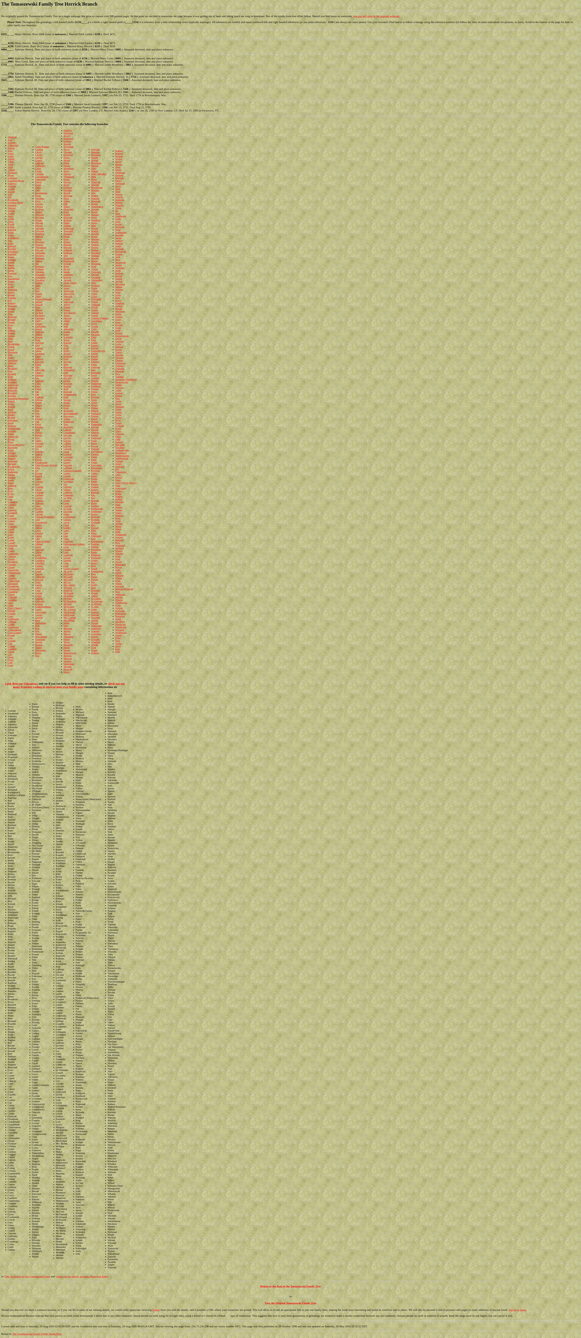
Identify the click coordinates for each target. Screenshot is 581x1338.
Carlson (11, 521)
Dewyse (39, 250)
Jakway (67, 285)
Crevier (38, 155)
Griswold (39, 601)
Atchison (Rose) (15, 202)
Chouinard (13, 583)
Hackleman (40, 623)
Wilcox (118, 567)
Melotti (94, 160)
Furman (39, 473)
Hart (37, 655)
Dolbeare (39, 269)
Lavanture (68, 481)
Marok (67, 639)
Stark (117, 257)
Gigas (38, 530)
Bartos (11, 270)
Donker (38, 283)
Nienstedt (95, 277)
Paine (93, 337)
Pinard (94, 419)
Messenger (96, 163)
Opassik (95, 313)
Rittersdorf (96, 536)
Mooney (95, 209)
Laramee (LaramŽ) (73, 470)
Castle (11, 548)
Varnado (119, 461)
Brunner (12, 458)
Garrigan (39, 503)
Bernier (11, 322)
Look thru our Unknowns (21, 683)
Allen (10, 164)
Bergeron (12, 317)
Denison (39, 236)
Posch (94, 443)
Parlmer (94, 348)
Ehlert (38, 356)
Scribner (95, 653)
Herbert (67, 174)
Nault (93, 266)
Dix (37, 264)
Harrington (40, 650)
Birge (10, 338)
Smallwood (120, 216)
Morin (94, 217)
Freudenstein (41, 462)
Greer (38, 590)
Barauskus (13, 251)
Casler (11, 537)
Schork (94, 636)
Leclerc (67, 489)
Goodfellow (41, 557)
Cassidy (11, 543)
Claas (10, 602)
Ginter (38, 547)
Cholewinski (14, 581)
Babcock (12, 229)
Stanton (118, 254)
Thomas (119, 360)
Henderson (69, 168)
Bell (10, 300)
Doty (37, 291)
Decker (38, 212)
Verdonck (119, 466)
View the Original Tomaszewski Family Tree (290, 1303)
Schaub (94, 623)
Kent (66, 359)
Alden (11, 156)
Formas (38, 432)
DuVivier (39, 342)
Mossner (95, 239)
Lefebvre (68, 492)
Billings (11, 330)
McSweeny (69, 606)
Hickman (68, 195)
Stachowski (120, 251)
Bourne (11, 401)
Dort (37, 288)
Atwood (12, 208)
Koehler (67, 386)
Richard (95, 528)
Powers (94, 446)
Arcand (11, 191)
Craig (10, 665)
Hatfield (67, 141)
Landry (67, 462)
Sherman (119, 178)
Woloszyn (120, 616)
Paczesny (95, 334)
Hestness (68, 187)
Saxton (94, 620)
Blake (10, 357)
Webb (118, 521)
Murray (94, 261)
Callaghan (12, 502)
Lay (65, 484)
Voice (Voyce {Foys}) (125, 483)
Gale (37, 484)
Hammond (40, 639)
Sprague (119, 243)
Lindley (67, 528)
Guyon (38, 615)
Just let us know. (518, 1309)
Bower (11, 404)
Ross (93, 574)
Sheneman (120, 172)
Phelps (94, 405)
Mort (93, 225)
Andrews (12, 183)
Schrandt (95, 639)
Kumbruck (69, 421)
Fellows (39, 400)
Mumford (95, 253)
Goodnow (40, 560)
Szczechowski (122, 336)
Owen (94, 323)
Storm (118, 295)
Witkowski (120, 594)
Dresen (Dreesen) (43, 299)
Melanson (95, 155)
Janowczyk (69, 293)
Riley (93, 530)
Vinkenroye (120, 472)
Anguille (12, 186)
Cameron (12, 510)
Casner (11, 540)
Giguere (39, 533)
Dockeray (39, 266)
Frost (37, 468)
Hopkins (68, 234)
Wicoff (118, 562)
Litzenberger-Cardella (74, 544)
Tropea (118, 412)
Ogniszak (95, 304)
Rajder (94, 479)
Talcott (118, 338)
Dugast (38, 323)
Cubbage (39, 163)
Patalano (95, 362)
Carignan (12, 518)
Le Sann (68, 508)
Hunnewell (69, 261)
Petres (94, 400)
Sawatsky (95, 617)
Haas (37, 620)
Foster (38, 440)
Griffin (38, 596)
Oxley (94, 329)
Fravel (38, 457)
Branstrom (13, 420)
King (66, 364)
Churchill (12, 597)
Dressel (38, 302)
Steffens (119, 273)
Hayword (68, 155)
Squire (118, 246)
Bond (10, 376)
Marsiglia (68, 645)
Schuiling (95, 642)
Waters (118, 513)
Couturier (12, 649)
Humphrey (69, 258)
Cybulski (39, 174)
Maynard (95, 149)
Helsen (67, 166)
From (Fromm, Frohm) (46, 465)
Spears (118, 238)
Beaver (11, 292)
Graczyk (39, 579)
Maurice (67, 661)
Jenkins (67, 307)
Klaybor (67, 378)
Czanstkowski (42, 176)
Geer (37, 519)
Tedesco (119, 347)
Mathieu (67, 655)
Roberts (94, 547)
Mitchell (95, 185)
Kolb (66, 389)
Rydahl (94, 593)
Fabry (38, 386)
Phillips (94, 408)
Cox (10, 654)
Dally (37, 190)
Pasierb (94, 356)
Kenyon (67, 362)
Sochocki (119, 227)
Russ (93, 587)
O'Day (94, 296)
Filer (37, 411)
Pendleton (96, 386)
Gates (38, 506)
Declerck (39, 215)
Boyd (10, 409)
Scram (94, 650)
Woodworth (120, 627)
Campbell (12, 513)
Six (116, 210)
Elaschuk (39, 362)
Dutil (37, 340)
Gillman (39, 544)
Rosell (94, 568)
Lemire (67, 500)
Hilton (67, 206)
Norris (94, 288)
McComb (68, 577)
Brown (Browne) (16, 445)
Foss (37, 438)
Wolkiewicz (120, 613)
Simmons (119, 200)
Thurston (119, 371)
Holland (67, 220)
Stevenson (120, 284)
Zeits (117, 651)
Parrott (94, 353)
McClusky (69, 574)
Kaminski (68, 337)
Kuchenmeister (71, 413)
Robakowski (97, 541)
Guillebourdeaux (43, 606)
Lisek (66, 538)
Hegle (66, 163)
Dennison (39, 242)
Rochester (96, 557)
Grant (38, 582)
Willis (118, 581)
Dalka (38, 187)
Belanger (12, 298)
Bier (10, 327)
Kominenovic (70, 394)
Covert (11, 651)
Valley (118, 436)
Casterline (12, 545)
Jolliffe (67, 321)
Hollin (67, 223)
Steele (118, 270)
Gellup (38, 525)
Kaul (66, 345)
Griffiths (39, 598)
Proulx (94, 462)
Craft (10, 662)
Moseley (95, 234)
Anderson (12, 178)
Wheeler (119, 553)
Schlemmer (96, 626)
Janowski (68, 296)
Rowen (94, 579)
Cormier (12, 641)
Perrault (94, 389)
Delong (38, 225)
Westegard (120, 545)
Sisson (118, 208)
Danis (38, 195)
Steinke (118, 278)
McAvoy (68, 571)
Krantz (67, 405)
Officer (94, 302)
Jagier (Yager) (70, 283)
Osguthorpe (96, 321)
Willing (118, 578)
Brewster (12, 431)
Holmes (67, 225)
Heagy (67, 157)
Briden (11, 434)
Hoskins (67, 244)
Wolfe (118, 605)
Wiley (118, 570)
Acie (10, 140)
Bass (10, 276)
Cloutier (11, 613)
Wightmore (120, 564)
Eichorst (39, 359)
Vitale (118, 480)
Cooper (11, 635)
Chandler (12, 564)
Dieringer (39, 258)
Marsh (67, 642)
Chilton (11, 575)
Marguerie (68, 636)
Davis (38, 201)
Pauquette (95, 372)
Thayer (118, 352)
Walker (118, 491)
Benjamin (12, 306)
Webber (119, 523)
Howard (67, 247)
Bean (10, 284)
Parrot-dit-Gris (98, 351)
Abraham (12, 137)
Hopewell (68, 231)
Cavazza (12, 556)
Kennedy (68, 356)
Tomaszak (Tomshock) (126, 379)
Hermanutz (69, 176)
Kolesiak (68, 391)
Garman (39, 500)
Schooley (95, 631)
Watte (118, 518)
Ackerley (12, 142)
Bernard (11, 319)
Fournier (39, 443)
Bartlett (11, 268)
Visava (118, 477)
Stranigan (119, 303)
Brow (10, 442)
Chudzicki (13, 592)
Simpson (119, 205)
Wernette (119, 540)
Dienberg (39, 255)
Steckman (120, 268)
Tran (117, 398)
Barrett (11, 262)
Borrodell (12, 393)
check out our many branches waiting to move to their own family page (69, 685)
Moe (93, 193)
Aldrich (11, 159)
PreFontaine (97, 451)
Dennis (38, 239)
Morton (94, 231)
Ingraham (68, 274)
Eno (37, 378)
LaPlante (68, 468)
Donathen (39, 280)
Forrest (38, 435)
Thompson (120, 363)
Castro (11, 551)
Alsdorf (11, 170)
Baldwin (12, 246)
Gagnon (39, 481)
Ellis (37, 367)
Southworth (120, 232)
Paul (93, 370)
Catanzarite (13, 553)
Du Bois (39, 313)
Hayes (67, 149)
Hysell (67, 269)
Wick (117, 559)
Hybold (67, 264)
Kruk (66, 408)
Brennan (12, 425)
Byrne (11, 494)
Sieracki (119, 197)
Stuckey (119, 317)
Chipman (12, 578)
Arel (10, 194)
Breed (10, 423)
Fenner (38, 405)
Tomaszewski (121, 382)
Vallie (118, 439)
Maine (67, 623)
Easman (39, 348)
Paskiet (94, 359)
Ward (117, 504)
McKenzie (69, 593)
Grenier (38, 593)
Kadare (67, 332)
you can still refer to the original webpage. (376, 16)
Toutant (118, 393)
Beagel (11, 281)
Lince (66, 525)
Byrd (10, 491)
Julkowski (68, 329)
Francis (38, 454)
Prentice (95, 454)
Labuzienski (69, 432)
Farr (37, 391)
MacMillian (69, 620)
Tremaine (119, 406)
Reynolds (95, 522)
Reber (94, 503)
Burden (11, 474)
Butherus (12, 485)
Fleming (39, 427)
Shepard (119, 175)
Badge (11, 232)
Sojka (118, 229)
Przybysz (95, 470)
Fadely (38, 389)
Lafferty (67, 443)
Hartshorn (68, 133)
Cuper (38, 168)
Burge (11, 480)
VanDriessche (121, 458)
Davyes (38, 204)
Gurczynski (40, 612)
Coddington (13, 619)
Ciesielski (12, 600)
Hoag (66, 212)
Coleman (12, 621)
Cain (10, 499)
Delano (38, 220)
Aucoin (11, 210)
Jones (66, 323)
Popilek (94, 435)
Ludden (67, 560)
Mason (67, 650)
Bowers (11, 406)
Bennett (11, 308)
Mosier (94, 236)
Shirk (117, 189)
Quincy (94, 473)
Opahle (94, 310)
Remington (96, 511)
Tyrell (118, 428)
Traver (118, 401)
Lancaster (68, 457)
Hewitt (67, 193)
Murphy (95, 258)
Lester (66, 514)
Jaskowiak (69, 302)
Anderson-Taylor (16, 180)
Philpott (94, 411)
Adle (10, 151)
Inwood (67, 277)
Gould (38, 571)
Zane (117, 649)
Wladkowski (121, 602)
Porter (94, 440)
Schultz (94, 645)
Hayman (68, 152)
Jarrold (67, 299)
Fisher (38, 424)
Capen (11, 515)
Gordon (39, 566)
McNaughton (70, 601)
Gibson (38, 528)
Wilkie (118, 572)
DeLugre (39, 228)
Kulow (67, 419)
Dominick (40, 274)
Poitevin (95, 432)
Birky (10, 341)
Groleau (39, 604)
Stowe (118, 300)
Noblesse (95, 285)
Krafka (67, 402)
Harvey (67, 136)
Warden (119, 507)
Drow (38, 307)
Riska (94, 533)
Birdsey (11, 336)
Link (66, 536)
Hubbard (68, 250)
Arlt (9, 197)
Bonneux (12, 379)
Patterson (95, 367)
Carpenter (12, 526)
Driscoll (39, 304)
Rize (93, 538)
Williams (119, 575)
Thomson (119, 368)
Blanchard (13, 360)
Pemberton (96, 383)
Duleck (38, 329)
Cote (10, 643)
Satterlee (95, 615)
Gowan (38, 574)
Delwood (39, 231)
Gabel (38, 479)
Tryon (118, 420)
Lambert (68, 454)
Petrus (94, 402)
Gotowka (39, 568)
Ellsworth (39, 370)
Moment (95, 198)
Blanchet (12, 363)
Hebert (67, 160)
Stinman (119, 289)
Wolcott (119, 608)
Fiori (37, 416)
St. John (95, 606)
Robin (94, 552)
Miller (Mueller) (98, 174)
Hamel (38, 634)
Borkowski (13, 385)
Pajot (93, 340)
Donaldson (40, 277)
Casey (11, 534)
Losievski (68, 555)
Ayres (10, 221)
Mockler (95, 190)
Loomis (67, 549)
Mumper (95, 255)
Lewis (66, 522)
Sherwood (120, 183)
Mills (93, 176)
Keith (66, 348)
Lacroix (67, 438)
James (66, 288)
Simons (118, 202)
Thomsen (119, 366)
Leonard (68, 506)
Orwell (94, 315)
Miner (94, 179)
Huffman (68, 253)
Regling (95, 506)
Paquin (94, 345)
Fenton (38, 408)
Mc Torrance (70, 609)
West (117, 543)
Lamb (66, 451)
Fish (37, 421)
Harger (38, 647)
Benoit (11, 311)
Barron (11, 265)
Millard (94, 171)
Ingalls (67, 272)
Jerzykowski (69, 313)
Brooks (11, 439)
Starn (117, 259)
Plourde (94, 430)
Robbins (95, 544)
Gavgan (39, 514)
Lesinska (68, 511)
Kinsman (68, 367)
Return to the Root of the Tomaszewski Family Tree (290, 1286)
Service (118, 159)
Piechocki (95, 413)
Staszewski (120, 262)
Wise (117, 592)
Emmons (39, 375)
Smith (118, 219)
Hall (37, 631)
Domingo (39, 272)
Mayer (67, 672)
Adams (11, 148)
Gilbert (38, 536)
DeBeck (39, 206)
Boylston (12, 412)
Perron (94, 391)
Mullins (94, 250)
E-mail (156, 1309)
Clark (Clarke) (14, 608)
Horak (67, 236)
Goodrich (39, 563)
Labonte (67, 430)
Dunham (39, 332)
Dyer (37, 345)
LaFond (67, 446)
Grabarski (39, 577)
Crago (11, 657)
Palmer (94, 342)
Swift (117, 330)
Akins (10, 153)
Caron (11, 523)
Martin (67, 647)
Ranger (94, 489)
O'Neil (94, 307)
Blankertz (12, 368)
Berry (10, 325)
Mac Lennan (70, 617)
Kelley (67, 351)
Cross (10, 660)
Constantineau (14, 630)
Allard (11, 161)
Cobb (10, 616)
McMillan (68, 596)
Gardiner (39, 492)
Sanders (95, 612)
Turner (118, 423)
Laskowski (69, 479)
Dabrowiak (40, 179)
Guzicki (39, 617)
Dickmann (40, 253)
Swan (118, 322)
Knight (67, 381)
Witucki (119, 600)
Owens (94, 326)
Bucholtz (12, 464)
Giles (37, 538)
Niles (93, 283)
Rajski (94, 481)
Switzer (118, 333)
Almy (10, 167)
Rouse (94, 577)
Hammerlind (41, 636)
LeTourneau (69, 517)
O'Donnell (96, 299)
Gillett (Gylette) (42, 541)
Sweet (118, 327)
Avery (11, 216)
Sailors (94, 596)
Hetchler (68, 190)
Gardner (39, 495)
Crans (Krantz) (42, 146)
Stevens (119, 281)
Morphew (95, 220)
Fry (36, 470)
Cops (10, 638)
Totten (118, 390)
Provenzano (96, 468)
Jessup (67, 315)
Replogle (95, 517)
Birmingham (14, 344)
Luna (66, 563)
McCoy (67, 582)
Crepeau (39, 149)
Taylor (118, 344)
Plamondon (96, 424)
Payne (94, 375)
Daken (38, 182)
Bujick (11, 469)
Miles (93, 168)
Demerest (39, 234)
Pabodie (95, 332)
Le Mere (68, 498)
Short (117, 191)
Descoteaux (40, 247)
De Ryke (39, 209)
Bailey (11, 235)
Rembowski (97, 508)
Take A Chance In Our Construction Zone (27, 1276)
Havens (67, 144)
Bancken (12, 249)
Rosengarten (97, 571)
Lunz (66, 566)
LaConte (68, 435)
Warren (118, 510)
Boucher (12, 396)
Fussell (38, 476)
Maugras (68, 658)
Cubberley (40, 166)
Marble (67, 631)
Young (118, 643)
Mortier (94, 228)
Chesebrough (14, 572)
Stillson (118, 287)
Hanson (39, 645)
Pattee (94, 364)
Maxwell (68, 669)
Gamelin (39, 487)
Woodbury (120, 621)
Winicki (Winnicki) (124, 589)
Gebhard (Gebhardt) (44, 517)
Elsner (38, 372)
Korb (66, 397)
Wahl (117, 485)
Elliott (38, 364)
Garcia (38, 489)
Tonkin (118, 385)
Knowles (68, 383)
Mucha (94, 247)
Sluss (117, 213)
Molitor (94, 195)
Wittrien (119, 597)
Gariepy (39, 498)
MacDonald (69, 612)
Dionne (38, 261)
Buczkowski (14, 466)
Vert (117, 469)
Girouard (39, 549)
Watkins (119, 515)
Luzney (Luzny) (71, 568)
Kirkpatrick (69, 370)
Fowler (38, 446)
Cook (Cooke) (14, 632)
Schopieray (96, 634)
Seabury (119, 151)
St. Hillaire (96, 604)
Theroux (119, 355)
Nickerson (96, 272)
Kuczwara (68, 416)
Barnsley (12, 259)
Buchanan (12, 461)
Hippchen (68, 209)
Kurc (66, 424)
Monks (94, 204)
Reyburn (95, 519)
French (38, 460)
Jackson (67, 280)
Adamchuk (13, 145)
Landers (67, 460)
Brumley (12, 453)
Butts (10, 488)
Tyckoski (119, 425)
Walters (118, 499)
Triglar (118, 409)
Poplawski (96, 438)
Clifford (11, 611)
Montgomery (97, 206)
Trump (118, 417)
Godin (38, 555)
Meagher (95, 152)
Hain (37, 626)
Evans (38, 383)
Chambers (12, 562)
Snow (118, 221)
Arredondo (13, 200)
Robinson (95, 555)
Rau (93, 495)
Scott (93, 647)
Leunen (67, 519)
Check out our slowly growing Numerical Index (82, 1276)
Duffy (38, 321)
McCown (68, 579)
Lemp (66, 503)
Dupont (38, 337)
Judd (66, 326)
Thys (117, 374)
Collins (11, 624)
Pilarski (94, 416)
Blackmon (13, 352)
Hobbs (67, 215)
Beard (10, 287)
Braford (11, 417)
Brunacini (12, 455)
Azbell (11, 224)
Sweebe (119, 325)
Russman (95, 590)
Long (66, 547)
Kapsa (67, 340)
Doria (38, 285)
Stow (117, 298)
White (118, 556)
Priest (93, 460)
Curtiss (38, 171)
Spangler (119, 235)
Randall (94, 487)
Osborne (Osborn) (99, 318)
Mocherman (97, 187)
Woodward (120, 624)
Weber (118, 526)
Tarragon (119, 341)
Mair (66, 626)
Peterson (95, 397)
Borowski (12, 390)
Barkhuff (12, 254)
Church (11, 594)
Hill (65, 204)
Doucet (38, 293)
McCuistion (69, 585)
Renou (94, 514)
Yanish (118, 635)
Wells (117, 532)
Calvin (11, 507)
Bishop (11, 347)
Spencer (119, 240)
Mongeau (95, 201)
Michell (94, 166)
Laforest (67, 449)
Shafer (118, 161)
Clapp (10, 605)
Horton (67, 242)
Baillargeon (13, 238)
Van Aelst (119, 445)
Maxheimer (69, 664)
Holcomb (68, 217)
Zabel (118, 646)
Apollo (11, 189)
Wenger (119, 537)
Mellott (94, 157)
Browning (12, 447)
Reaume (95, 500)
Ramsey (95, 484)
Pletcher (95, 427)
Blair (10, 355)
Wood (118, 619)
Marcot (67, 634)
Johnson (67, 318)
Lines (66, 530)
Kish (66, 372)
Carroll (11, 529)
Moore (94, 212)
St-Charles (96, 598)
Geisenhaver (41, 522)
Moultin (95, 242)
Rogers (94, 560)
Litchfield (68, 541)
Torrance (119, 387)
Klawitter (68, 375)
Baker (10, 243)
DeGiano (39, 217)
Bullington (13, 472)
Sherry (118, 180)
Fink (37, 413)
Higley (67, 201)
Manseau (68, 628)
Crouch (38, 160)
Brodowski (13, 436)
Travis (118, 404)
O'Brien (95, 291)
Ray (93, 498)
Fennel (38, 402)
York (117, 641)
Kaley (66, 334)
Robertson (96, 549)
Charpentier (13, 570)
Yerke (118, 638)
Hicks (66, 198)
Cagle (10, 496)
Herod (67, 179)
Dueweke (39, 318)
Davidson (39, 198)
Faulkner (39, 397)
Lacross (67, 440)
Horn (66, 239)
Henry (67, 171)
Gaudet (38, 508)
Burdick (11, 477)
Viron (118, 474)
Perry (93, 394)
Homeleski (69, 228)
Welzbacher (120, 534)
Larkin (67, 473)
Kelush (67, 353)
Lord (66, 552)
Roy (93, 582)
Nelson (94, 269)
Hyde (66, 266)
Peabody (95, 378)
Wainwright (120, 488)
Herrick (67, 182)
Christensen (13, 586)
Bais (10, 240)
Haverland (69, 146)
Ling (66, 533)
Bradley (11, 415)
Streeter (118, 308)
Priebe (94, 457)
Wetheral (119, 548)
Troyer (118, 415)
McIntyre (68, 590)
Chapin (11, 567)
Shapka (118, 164)
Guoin (38, 609)
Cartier (11, 532)
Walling (119, 496)
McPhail (68, 604)
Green (38, 587)
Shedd (118, 170)
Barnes (11, 257)
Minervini (95, 182)
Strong (118, 314)
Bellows (12, 303)
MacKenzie (69, 615)
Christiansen (14, 589)
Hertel (66, 185)
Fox (37, 449)
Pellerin (94, 381)
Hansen (38, 642)
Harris (38, 653)
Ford (37, 430)
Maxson (67, 666)
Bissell (11, 349)
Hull (66, 255)
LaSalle (67, 476)
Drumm (39, 310)
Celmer (11, 559)
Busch (11, 483)
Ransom (95, 492)
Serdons (119, 156)
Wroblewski (121, 632)
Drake (38, 296)
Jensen (67, 310)
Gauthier (39, 511)
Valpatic (119, 442)
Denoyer (39, 244)
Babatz (11, 227)
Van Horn (120, 447)
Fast (37, 394)
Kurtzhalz (68, 427)
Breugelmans (14, 428)
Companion (13, 627)
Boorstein (12, 382)
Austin (11, 213)
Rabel (94, 476)
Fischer (38, 419)
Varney (118, 464)
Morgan (95, 215)
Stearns (118, 265)
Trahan (118, 396)
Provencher (96, 465)
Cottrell (11, 646)
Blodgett (12, 374)
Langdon (68, 465)
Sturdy (118, 319)
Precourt (95, 449)
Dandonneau (41, 193)
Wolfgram (120, 611)
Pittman (94, 421)
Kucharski (68, 411)
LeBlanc (68, 487)
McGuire (68, 587)
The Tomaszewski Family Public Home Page (37, 1333)
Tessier (118, 349)
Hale (37, 628)
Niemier (95, 274)
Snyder (118, 224)
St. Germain (97, 601)
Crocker (39, 157)
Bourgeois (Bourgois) (18, 398)
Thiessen (119, 357)
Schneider (96, 628)
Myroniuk (96, 264)
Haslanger (68, 138)
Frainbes (39, 451)
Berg (10, 314)
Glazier (38, 552)
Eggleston (40, 353)
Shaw (118, 167)
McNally (68, 598)
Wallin (118, 494)
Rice (93, 525)
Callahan (12, 504)
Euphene (39, 381)
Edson (38, 351)
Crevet (38, 152)
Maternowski (70, 653)
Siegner (118, 194)
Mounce (95, 244)
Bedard (11, 295)
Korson (67, 400)
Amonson (12, 172)
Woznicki (119, 630)
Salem (94, 609)
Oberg (94, 293)
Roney (94, 563)
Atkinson (12, 205)
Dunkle (38, 334)
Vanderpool (120, 453)
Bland (10, 366)
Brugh (11, 450)
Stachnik (119, 249)
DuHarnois (40, 326)
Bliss (10, 371)
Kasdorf (67, 342)
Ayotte (11, 219)
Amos (10, 175)
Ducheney (40, 315)
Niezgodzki (96, 280)
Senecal (119, 153)
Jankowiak (69, 291)
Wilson (118, 583)
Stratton (119, 306)
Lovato (67, 557)
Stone (118, 292)
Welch (118, 529)
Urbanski (119, 434)
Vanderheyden (122, 450)
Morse (94, 223)
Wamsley (119, 502)
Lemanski (68, 495)
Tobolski (119, 376)
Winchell (119, 586)
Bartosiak (12, 273)
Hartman (68, 130)
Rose (93, 566)
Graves (38, 585)
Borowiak (12, 387)
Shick (118, 186)
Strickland (120, 311)
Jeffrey (67, 304)
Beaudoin (12, 289)
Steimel (118, 276)
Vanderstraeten (122, 455)
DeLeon (39, 223)
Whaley (119, 551)
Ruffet (94, 585)
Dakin (38, 185)
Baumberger (14, 278)
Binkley (11, 333)
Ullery (118, 431)
